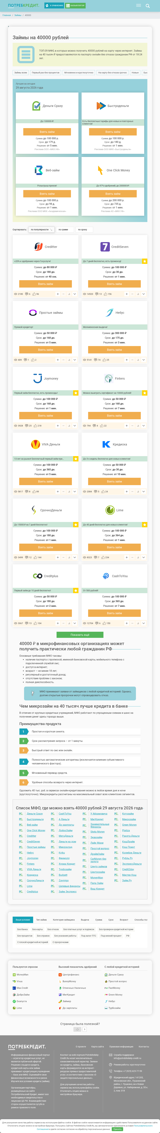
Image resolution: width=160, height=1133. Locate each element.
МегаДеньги (66, 836)
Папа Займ (96, 883)
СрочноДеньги (35, 880)
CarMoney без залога (98, 860)
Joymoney (32, 858)
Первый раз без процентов (45, 72)
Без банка (22, 929)
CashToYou (65, 813)
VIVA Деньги (34, 869)
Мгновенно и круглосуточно (78, 72)
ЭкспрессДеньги (132, 864)
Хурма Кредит (67, 864)
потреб (23, 5)
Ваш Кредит (97, 888)
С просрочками (60, 942)
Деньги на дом (67, 841)
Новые (135, 72)
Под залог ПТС (88, 935)
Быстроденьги (35, 819)
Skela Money (97, 831)
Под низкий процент (111, 935)
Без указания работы (65, 935)
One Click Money (36, 830)
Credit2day (128, 869)
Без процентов (24, 935)
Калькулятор (78, 6)
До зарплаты (66, 824)
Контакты (144, 1046)
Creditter (31, 836)
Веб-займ (32, 824)
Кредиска (32, 875)
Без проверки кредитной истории (116, 929)
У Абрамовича (98, 813)
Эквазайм (96, 837)
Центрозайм (97, 872)
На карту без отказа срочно (112, 72)
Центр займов (98, 866)
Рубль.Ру (127, 858)
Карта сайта (97, 1046)
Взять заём (47, 131)
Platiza (126, 830)
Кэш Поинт (128, 847)
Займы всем (20, 72)
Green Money (129, 824)
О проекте (81, 1046)
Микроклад (65, 847)
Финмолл (64, 858)
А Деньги (64, 819)
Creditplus (32, 891)
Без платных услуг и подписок (78, 929)
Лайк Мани (96, 843)
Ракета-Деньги (131, 836)
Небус (30, 852)
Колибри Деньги (131, 852)
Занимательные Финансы (99, 825)
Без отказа (53, 929)
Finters (30, 864)
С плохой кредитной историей (32, 942)
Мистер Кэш (129, 875)
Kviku (62, 852)
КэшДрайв (128, 841)
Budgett (63, 875)
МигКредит (97, 819)
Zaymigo (64, 880)
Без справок (43, 935)
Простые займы (36, 847)
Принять (117, 1129)
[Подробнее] (74, 294)
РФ (127, 935)
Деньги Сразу (35, 813)
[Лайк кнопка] (77, 1029)
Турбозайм (65, 869)
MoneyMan (96, 877)
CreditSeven (33, 841)
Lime (29, 886)
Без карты (37, 929)
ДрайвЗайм (97, 854)
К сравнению (56, 6)
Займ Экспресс (68, 891)
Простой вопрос (99, 848)
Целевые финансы (69, 886)
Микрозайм (129, 819)
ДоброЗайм (65, 830)
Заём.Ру (127, 880)
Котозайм (128, 813)
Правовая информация (121, 1046)
